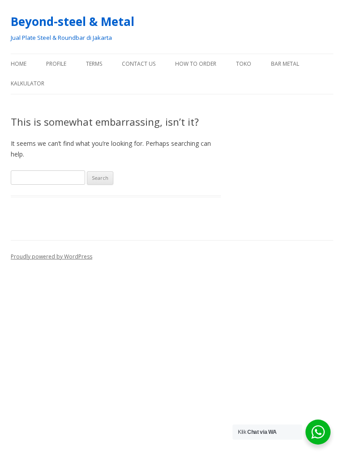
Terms (94, 64)
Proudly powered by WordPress (51, 256)
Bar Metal (285, 64)
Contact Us (138, 64)
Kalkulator (27, 83)
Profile (56, 64)
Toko (243, 64)
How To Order (195, 64)
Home (18, 64)
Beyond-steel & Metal (72, 21)
